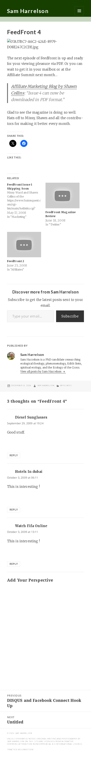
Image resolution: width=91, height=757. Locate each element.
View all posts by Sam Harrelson (41, 371)
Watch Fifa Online (31, 526)
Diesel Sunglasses (31, 417)
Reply (13, 455)
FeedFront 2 (15, 261)
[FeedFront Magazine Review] (63, 195)
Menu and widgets (79, 10)
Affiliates (66, 385)
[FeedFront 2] (24, 244)
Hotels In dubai (28, 472)
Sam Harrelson (28, 11)
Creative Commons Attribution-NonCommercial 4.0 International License (44, 742)
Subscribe (70, 316)
